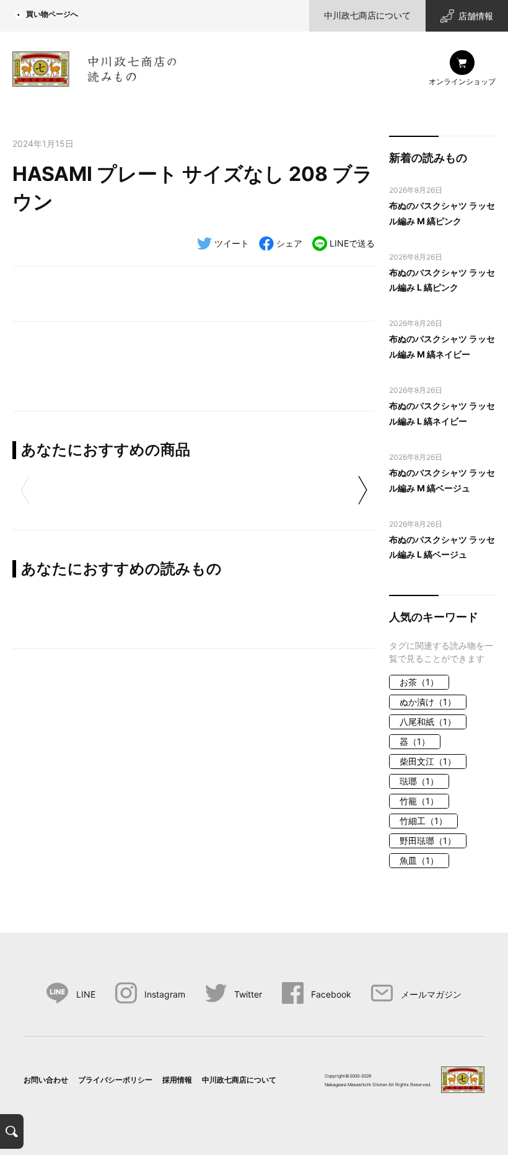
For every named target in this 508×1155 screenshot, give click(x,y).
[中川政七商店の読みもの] (94, 66)
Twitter (248, 994)
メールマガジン (431, 994)
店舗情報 (475, 16)
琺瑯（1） (419, 781)
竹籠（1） (419, 801)
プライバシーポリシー (115, 1079)
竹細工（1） (423, 820)
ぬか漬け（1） (428, 701)
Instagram (164, 994)
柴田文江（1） (428, 761)
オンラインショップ (462, 81)
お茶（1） (419, 682)
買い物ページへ (52, 14)
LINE (85, 994)
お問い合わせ (46, 1079)
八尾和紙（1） (428, 721)
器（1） (415, 741)
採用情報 (177, 1079)
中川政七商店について (367, 15)
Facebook (331, 994)
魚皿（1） (419, 860)
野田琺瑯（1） (428, 840)
